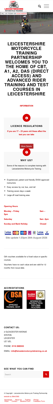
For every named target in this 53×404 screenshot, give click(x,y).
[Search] (38, 6)
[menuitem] (38, 6)
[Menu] (45, 6)
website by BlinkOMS (11, 396)
